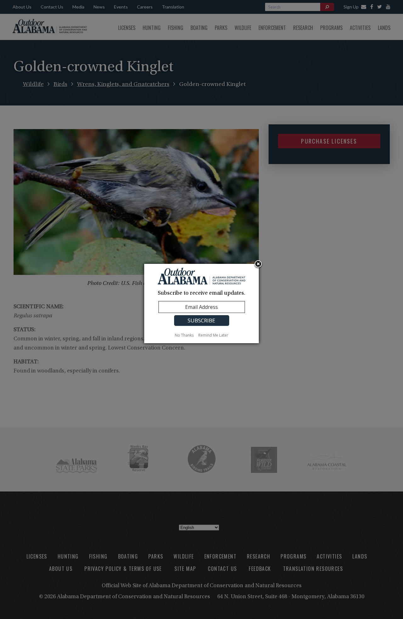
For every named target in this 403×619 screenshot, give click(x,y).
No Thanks (184, 335)
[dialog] (201, 303)
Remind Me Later (213, 335)
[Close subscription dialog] (258, 264)
